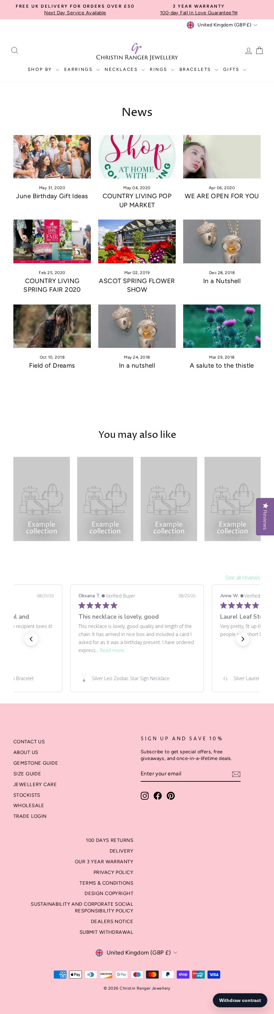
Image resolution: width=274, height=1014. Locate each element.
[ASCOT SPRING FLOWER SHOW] (137, 241)
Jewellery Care (35, 784)
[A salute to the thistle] (222, 326)
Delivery (121, 851)
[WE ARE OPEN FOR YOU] (222, 156)
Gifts (232, 69)
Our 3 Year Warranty (104, 862)
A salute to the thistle (222, 365)
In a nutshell (137, 365)
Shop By (41, 69)
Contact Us (29, 742)
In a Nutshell (222, 281)
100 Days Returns (109, 840)
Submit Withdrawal (106, 932)
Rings (159, 69)
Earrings (79, 69)
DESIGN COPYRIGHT (109, 893)
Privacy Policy (113, 872)
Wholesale (28, 805)
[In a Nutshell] (222, 241)
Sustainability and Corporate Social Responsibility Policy (82, 907)
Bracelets (196, 69)
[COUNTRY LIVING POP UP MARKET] (137, 156)
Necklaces (122, 69)
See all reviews (243, 577)
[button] (31, 639)
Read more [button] (112, 650)
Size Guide (27, 774)
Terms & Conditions (106, 883)
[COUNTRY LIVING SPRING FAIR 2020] (52, 241)
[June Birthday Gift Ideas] (52, 156)
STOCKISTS (26, 795)
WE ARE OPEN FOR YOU (222, 196)
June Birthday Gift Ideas (52, 196)
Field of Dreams (52, 365)
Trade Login (30, 816)
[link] (137, 678)
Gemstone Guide (35, 763)
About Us (25, 752)
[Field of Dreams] (52, 326)
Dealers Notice (112, 921)
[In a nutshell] (137, 326)
